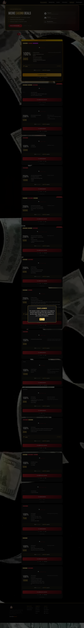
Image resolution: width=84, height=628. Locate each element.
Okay (42, 319)
